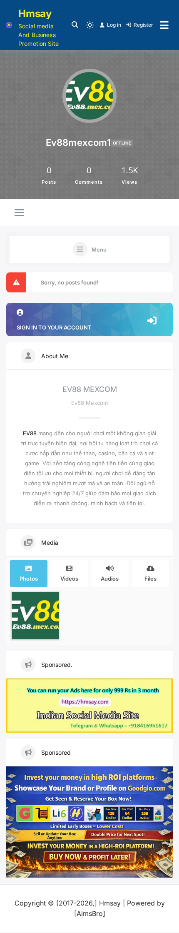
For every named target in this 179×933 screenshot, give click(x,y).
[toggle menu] (19, 213)
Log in (114, 25)
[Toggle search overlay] (75, 25)
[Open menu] (164, 25)
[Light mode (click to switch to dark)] (90, 25)
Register (143, 25)
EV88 (30, 433)
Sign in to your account (54, 327)
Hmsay (35, 13)
